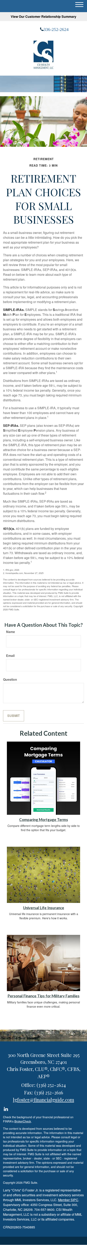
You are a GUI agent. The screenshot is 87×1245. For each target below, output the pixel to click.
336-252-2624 (56, 29)
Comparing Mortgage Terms (43, 819)
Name (10, 632)
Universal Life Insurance (43, 908)
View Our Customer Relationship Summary (43, 16)
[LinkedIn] (5, 1108)
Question (10, 679)
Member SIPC (68, 1199)
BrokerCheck (22, 1121)
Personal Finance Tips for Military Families (44, 996)
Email (10, 655)
